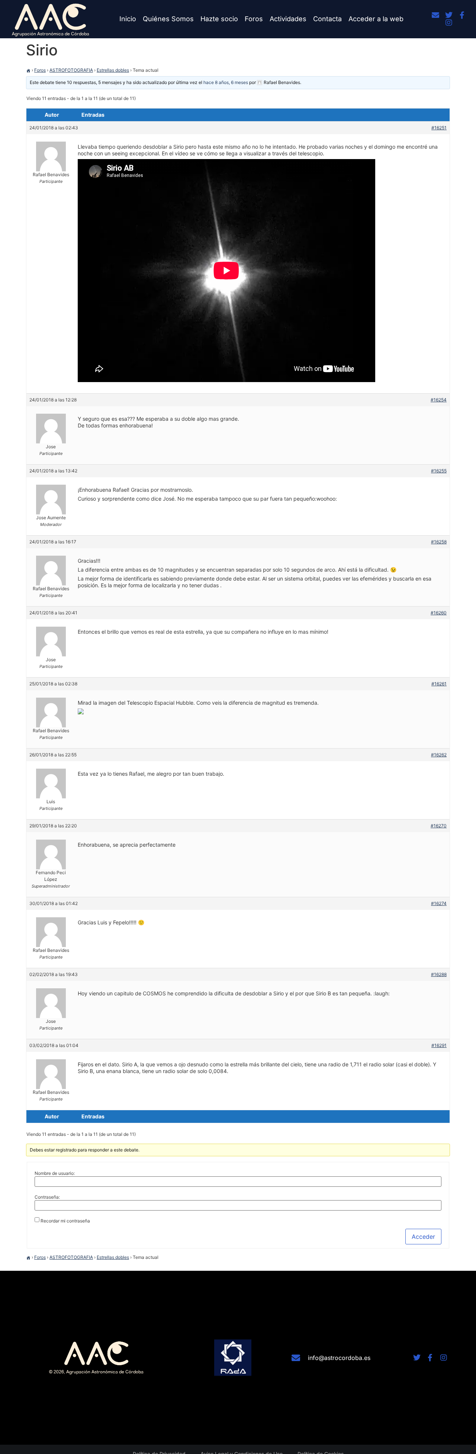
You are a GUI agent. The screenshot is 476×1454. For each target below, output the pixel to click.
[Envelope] (435, 15)
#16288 (439, 974)
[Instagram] (449, 22)
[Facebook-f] (462, 15)
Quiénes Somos (168, 19)
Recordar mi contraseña (65, 1221)
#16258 (439, 542)
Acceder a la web (375, 19)
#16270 (439, 825)
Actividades (288, 19)
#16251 (439, 127)
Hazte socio (219, 19)
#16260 (439, 612)
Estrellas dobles (113, 70)
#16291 (439, 1045)
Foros (254, 19)
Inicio (127, 19)
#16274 (439, 903)
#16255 (439, 471)
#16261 (439, 683)
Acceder (423, 1236)
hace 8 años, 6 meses (225, 82)
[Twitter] (449, 15)
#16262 (439, 754)
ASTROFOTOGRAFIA (71, 70)
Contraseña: (47, 1197)
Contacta (327, 19)
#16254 (439, 400)
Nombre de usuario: (55, 1173)
